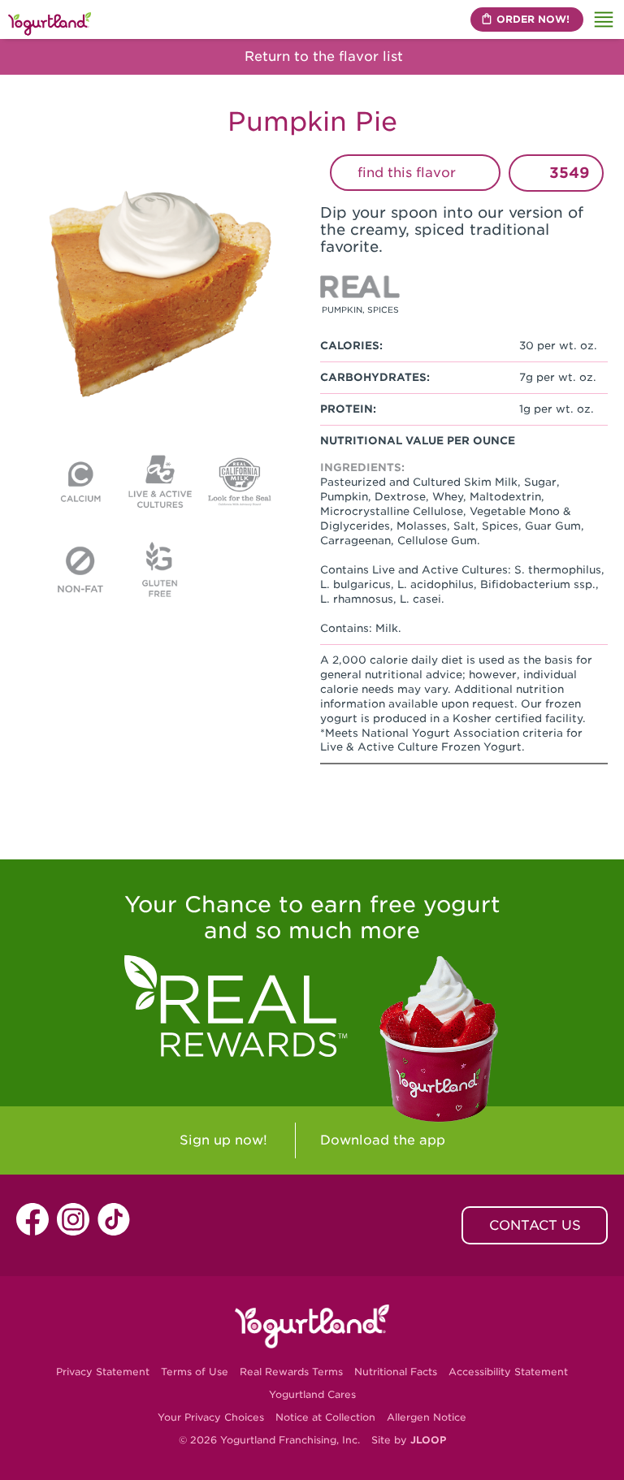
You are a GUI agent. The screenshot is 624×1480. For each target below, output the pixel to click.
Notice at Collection (325, 1417)
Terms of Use (194, 1371)
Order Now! (533, 19)
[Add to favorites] (531, 173)
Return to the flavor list (321, 56)
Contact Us (535, 1225)
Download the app (382, 1140)
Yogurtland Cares (312, 1394)
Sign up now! (223, 1140)
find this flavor (409, 172)
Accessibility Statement (508, 1371)
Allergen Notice (426, 1417)
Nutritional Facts (395, 1371)
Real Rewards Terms (291, 1371)
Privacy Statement (103, 1371)
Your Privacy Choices (211, 1417)
